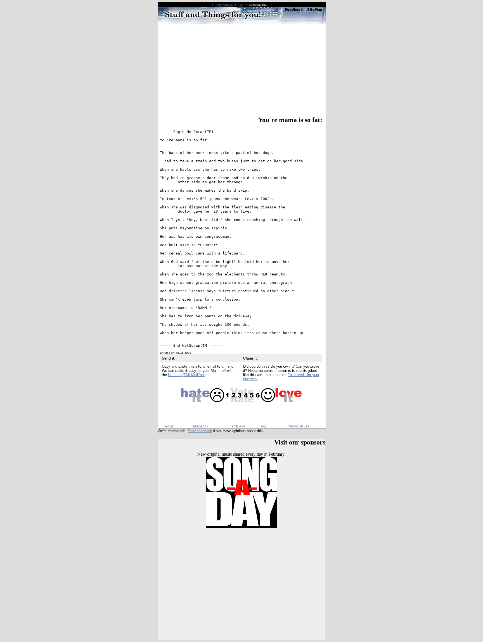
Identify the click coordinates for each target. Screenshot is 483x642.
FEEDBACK (201, 426)
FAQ (263, 426)
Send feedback (200, 431)
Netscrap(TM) (224, 4)
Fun (240, 4)
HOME (169, 426)
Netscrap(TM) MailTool (186, 375)
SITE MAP (238, 426)
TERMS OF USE (298, 426)
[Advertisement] (241, 71)
